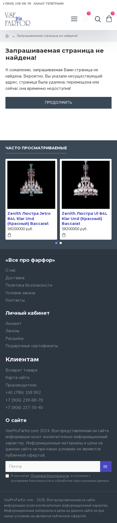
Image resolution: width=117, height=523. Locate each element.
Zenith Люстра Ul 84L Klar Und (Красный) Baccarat (84, 218)
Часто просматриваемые (36, 148)
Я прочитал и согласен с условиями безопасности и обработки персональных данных (60, 478)
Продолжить (58, 102)
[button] (56, 243)
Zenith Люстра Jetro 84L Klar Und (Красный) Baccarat (29, 218)
